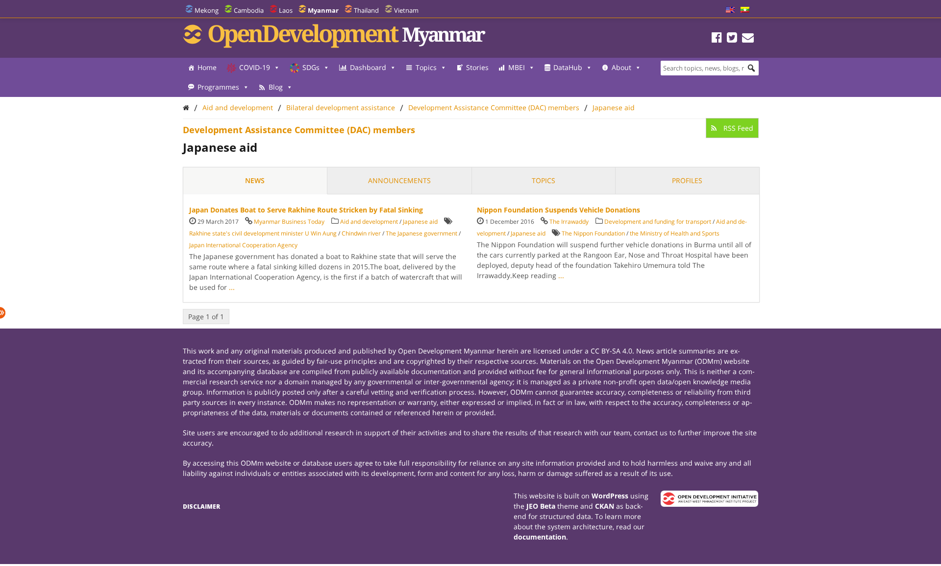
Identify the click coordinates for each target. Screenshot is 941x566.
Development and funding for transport (657, 221)
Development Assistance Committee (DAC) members (493, 107)
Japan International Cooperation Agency (243, 245)
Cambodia (249, 10)
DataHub (567, 67)
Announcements (399, 180)
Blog (276, 87)
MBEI (516, 67)
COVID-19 (254, 67)
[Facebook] (717, 39)
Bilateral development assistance (340, 107)
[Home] (186, 107)
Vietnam (406, 10)
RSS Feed (737, 128)
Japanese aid (614, 107)
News (255, 180)
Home (207, 67)
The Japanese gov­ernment (421, 233)
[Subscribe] (748, 39)
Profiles (687, 180)
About (621, 67)
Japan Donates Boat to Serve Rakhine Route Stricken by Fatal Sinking (306, 209)
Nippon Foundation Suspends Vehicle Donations (558, 209)
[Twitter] (732, 39)
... (232, 287)
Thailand (366, 10)
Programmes (218, 87)
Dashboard (368, 67)
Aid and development (237, 107)
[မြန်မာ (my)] (745, 10)
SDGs (311, 67)
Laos (286, 10)
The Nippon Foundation (593, 233)
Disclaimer (201, 506)
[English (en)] (730, 10)
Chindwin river (361, 233)
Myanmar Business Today (289, 221)
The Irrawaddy (569, 221)
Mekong (207, 10)
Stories (477, 67)
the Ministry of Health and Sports (674, 233)
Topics (426, 67)
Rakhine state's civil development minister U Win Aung (263, 233)
